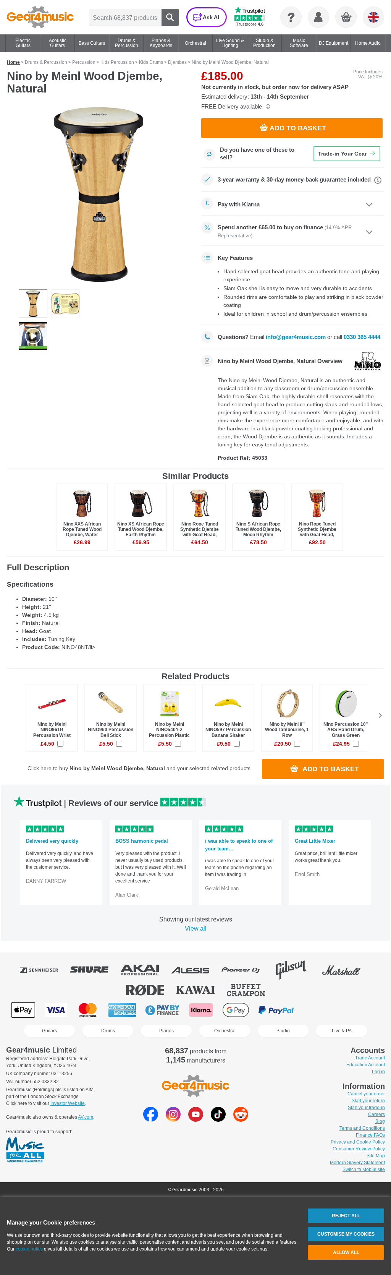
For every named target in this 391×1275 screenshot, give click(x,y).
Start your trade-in (366, 1107)
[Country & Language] (373, 17)
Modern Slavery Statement (357, 1162)
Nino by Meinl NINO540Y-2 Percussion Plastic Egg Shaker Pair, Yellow (169, 735)
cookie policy (29, 1249)
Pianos (166, 1030)
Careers (376, 1114)
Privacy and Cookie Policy (358, 1142)
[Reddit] (240, 1119)
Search (170, 17)
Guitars (49, 1030)
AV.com (85, 1117)
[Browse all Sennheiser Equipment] (44, 970)
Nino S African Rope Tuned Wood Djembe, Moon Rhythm (258, 529)
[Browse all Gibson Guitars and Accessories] (296, 970)
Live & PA (342, 1030)
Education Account (365, 1064)
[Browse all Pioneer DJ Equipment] (246, 970)
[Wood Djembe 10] (33, 336)
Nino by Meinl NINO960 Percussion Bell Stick (110, 730)
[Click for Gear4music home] (40, 17)
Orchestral (225, 1030)
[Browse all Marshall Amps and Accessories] (347, 970)
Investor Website (67, 1103)
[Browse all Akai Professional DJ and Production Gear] (145, 970)
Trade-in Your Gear (342, 154)
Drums (108, 1030)
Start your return (368, 1100)
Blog (380, 1121)
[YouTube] (195, 1119)
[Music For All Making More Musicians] (25, 1150)
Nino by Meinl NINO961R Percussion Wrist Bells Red (52, 732)
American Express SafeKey (355, 1010)
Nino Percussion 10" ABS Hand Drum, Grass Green (345, 730)
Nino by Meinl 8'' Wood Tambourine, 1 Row (287, 730)
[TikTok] (218, 1119)
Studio (283, 1030)
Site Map (376, 1155)
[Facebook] (150, 1119)
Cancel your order (366, 1094)
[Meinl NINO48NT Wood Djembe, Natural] (98, 194)
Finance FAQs (370, 1135)
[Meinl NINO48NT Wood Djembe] (65, 304)
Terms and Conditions (362, 1128)
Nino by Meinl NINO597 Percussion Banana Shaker (228, 730)
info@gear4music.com (296, 337)
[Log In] (318, 17)
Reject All (346, 1215)
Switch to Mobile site (364, 1169)
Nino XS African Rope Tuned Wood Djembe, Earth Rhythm (140, 529)
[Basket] (346, 17)
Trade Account (370, 1058)
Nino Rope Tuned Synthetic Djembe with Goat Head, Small (199, 532)
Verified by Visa (316, 1010)
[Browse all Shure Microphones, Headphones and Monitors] (94, 970)
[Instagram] (173, 1119)
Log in (378, 1071)
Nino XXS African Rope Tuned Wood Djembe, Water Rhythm (82, 532)
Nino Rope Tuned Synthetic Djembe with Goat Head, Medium (317, 532)
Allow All (346, 1252)
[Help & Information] (291, 17)
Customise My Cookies (346, 1234)
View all (196, 928)
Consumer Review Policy (359, 1149)
